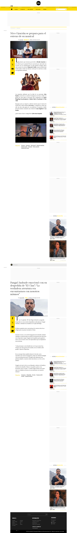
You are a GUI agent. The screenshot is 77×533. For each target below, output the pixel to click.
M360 (26, 297)
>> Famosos (18, 28)
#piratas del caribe (25, 148)
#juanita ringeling (40, 145)
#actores (23, 145)
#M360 (22, 376)
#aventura (23, 374)
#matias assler (24, 146)
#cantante (28, 145)
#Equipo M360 (39, 374)
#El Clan (34, 374)
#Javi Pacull (33, 145)
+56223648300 (35, 528)
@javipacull (26, 39)
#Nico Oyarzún (36, 146)
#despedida (28, 374)
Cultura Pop (12, 28)
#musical (30, 146)
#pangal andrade (28, 376)
